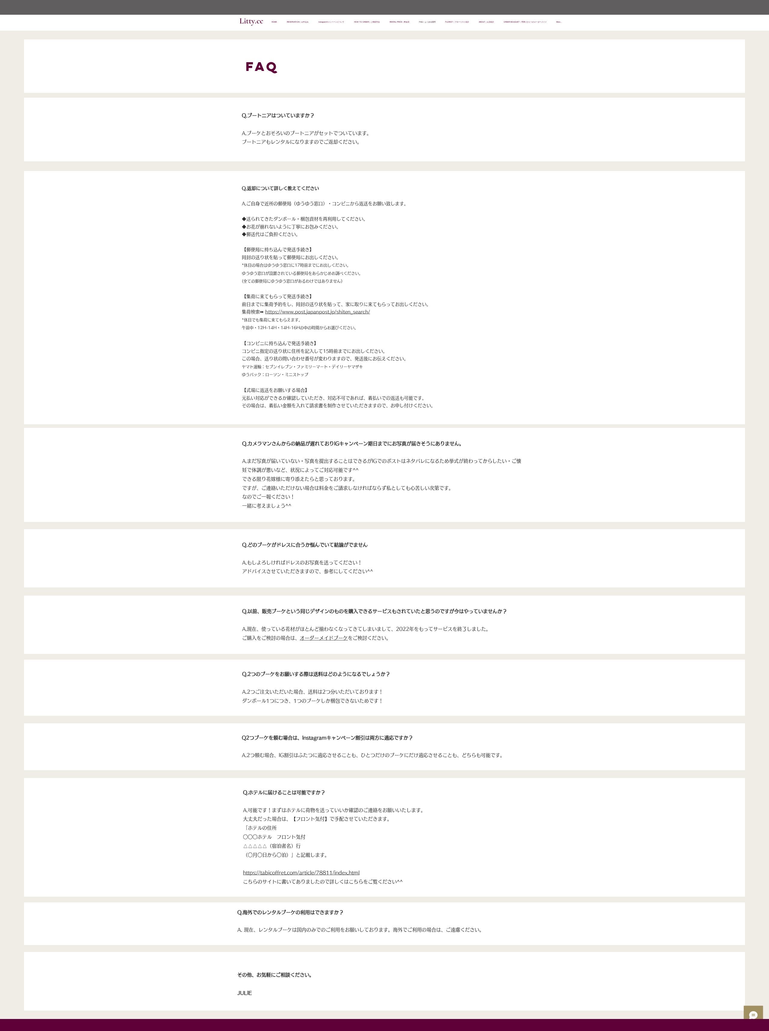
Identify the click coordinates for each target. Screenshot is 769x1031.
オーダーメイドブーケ (324, 638)
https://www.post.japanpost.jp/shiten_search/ (317, 312)
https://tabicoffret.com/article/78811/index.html (301, 872)
